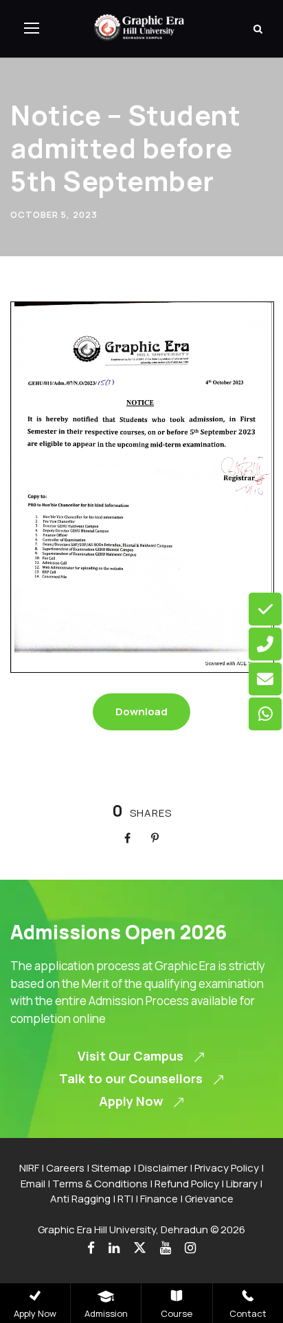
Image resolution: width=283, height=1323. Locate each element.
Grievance (209, 1198)
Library (242, 1183)
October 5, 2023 (54, 214)
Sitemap (111, 1168)
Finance (159, 1198)
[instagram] (190, 1248)
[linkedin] (114, 1248)
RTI (125, 1198)
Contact (248, 1313)
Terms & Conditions (100, 1183)
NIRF (29, 1168)
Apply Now (35, 1313)
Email (33, 1183)
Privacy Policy (226, 1168)
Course (176, 1313)
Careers (65, 1168)
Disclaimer (163, 1168)
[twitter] (139, 1248)
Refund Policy (187, 1183)
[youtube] (165, 1248)
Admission (106, 1313)
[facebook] (91, 1248)
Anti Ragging (80, 1198)
